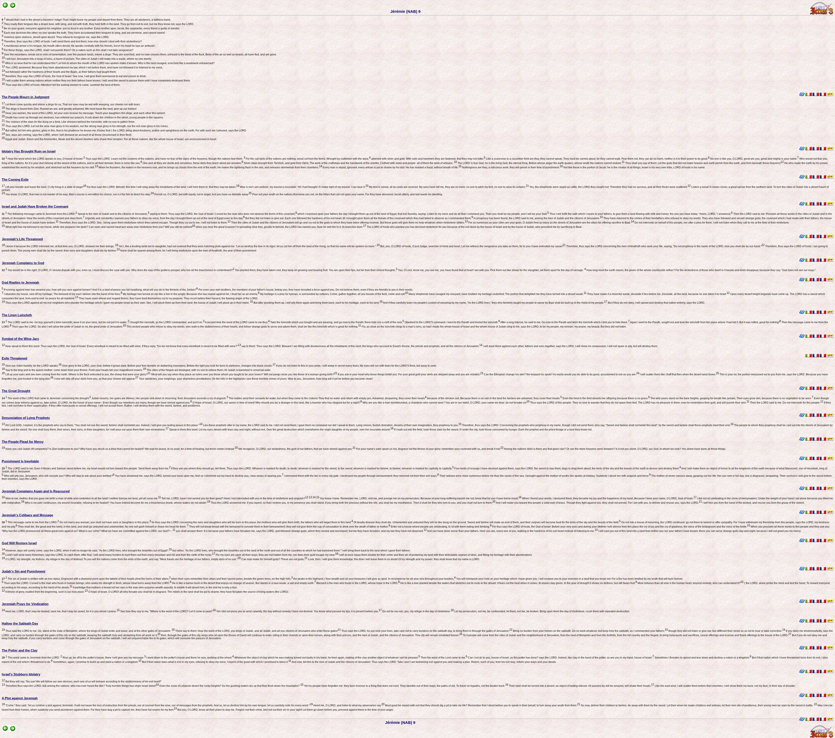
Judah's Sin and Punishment (23, 571)
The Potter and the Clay (19, 650)
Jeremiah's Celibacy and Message (27, 515)
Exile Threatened (14, 358)
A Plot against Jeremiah (20, 698)
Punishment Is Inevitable (20, 461)
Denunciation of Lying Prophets (26, 418)
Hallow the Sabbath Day (20, 623)
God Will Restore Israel (19, 543)
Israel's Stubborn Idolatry (21, 674)
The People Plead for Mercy (22, 441)
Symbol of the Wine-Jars (20, 339)
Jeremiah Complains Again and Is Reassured (36, 491)
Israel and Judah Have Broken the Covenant (35, 206)
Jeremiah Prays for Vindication (25, 604)
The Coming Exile (15, 179)
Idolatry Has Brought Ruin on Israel (28, 151)
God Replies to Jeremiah (20, 282)
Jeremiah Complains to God (23, 263)
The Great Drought (16, 391)
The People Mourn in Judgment (25, 97)
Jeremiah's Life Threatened (22, 239)
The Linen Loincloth (17, 315)
